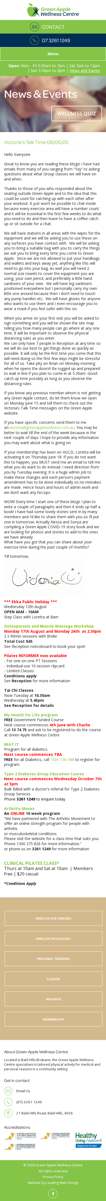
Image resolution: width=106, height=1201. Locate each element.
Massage (53, 999)
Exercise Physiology (53, 939)
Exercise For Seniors (53, 918)
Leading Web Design (62, 1182)
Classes (53, 979)
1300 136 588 (62, 759)
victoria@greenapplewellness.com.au (42, 427)
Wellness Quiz (76, 113)
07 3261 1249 (56, 40)
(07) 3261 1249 (29, 1102)
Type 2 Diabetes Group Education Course (44, 773)
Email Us (23, 1090)
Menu (53, 53)
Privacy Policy (53, 1176)
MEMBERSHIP (53, 1019)
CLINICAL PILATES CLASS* (31, 863)
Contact (53, 26)
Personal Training (53, 959)
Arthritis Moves (19, 808)
